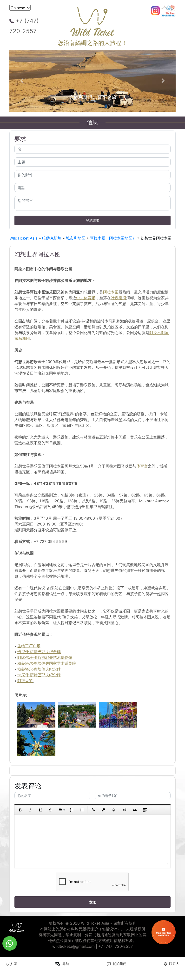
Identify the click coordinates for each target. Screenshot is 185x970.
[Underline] (40, 810)
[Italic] (30, 810)
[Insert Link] (93, 810)
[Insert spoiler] (145, 810)
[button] (21, 81)
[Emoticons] (113, 810)
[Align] (61, 810)
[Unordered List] (81, 810)
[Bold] (20, 810)
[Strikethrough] (50, 810)
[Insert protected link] (103, 810)
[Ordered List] (71, 810)
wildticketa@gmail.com (73, 946)
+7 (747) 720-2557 (24, 26)
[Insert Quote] (134, 810)
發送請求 (92, 220)
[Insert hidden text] (124, 810)
